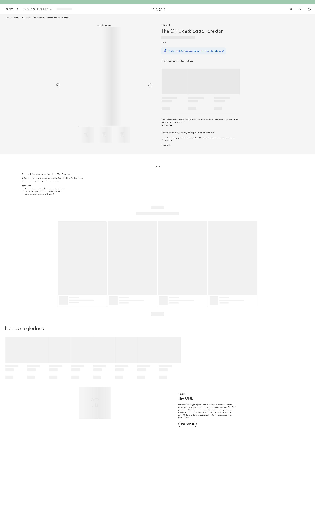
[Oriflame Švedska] (157, 9)
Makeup (17, 17)
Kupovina (12, 9)
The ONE (166, 25)
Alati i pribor (26, 17)
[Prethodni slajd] (58, 85)
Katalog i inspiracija (37, 9)
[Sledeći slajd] (150, 85)
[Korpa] (309, 9)
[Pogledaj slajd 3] (122, 135)
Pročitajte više (166, 125)
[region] (104, 76)
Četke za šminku (39, 17)
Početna (9, 17)
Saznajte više (166, 145)
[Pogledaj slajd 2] (104, 135)
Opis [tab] (157, 166)
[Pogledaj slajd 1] (86, 135)
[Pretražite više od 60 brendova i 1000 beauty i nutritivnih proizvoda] (291, 9)
